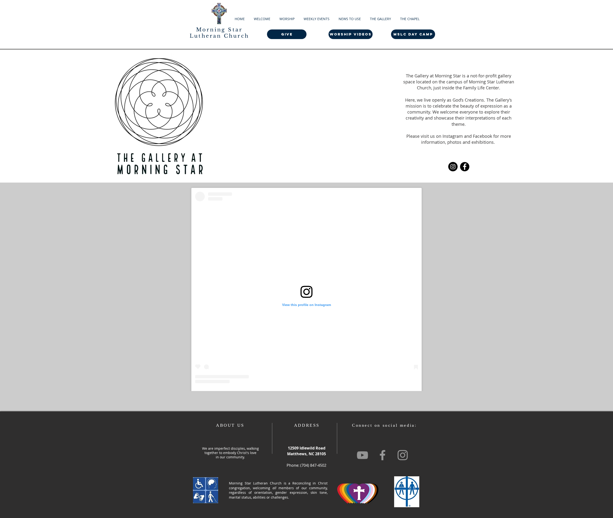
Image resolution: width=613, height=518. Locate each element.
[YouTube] (362, 455)
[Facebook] (464, 166)
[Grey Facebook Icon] (382, 455)
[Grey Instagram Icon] (402, 455)
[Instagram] (453, 166)
